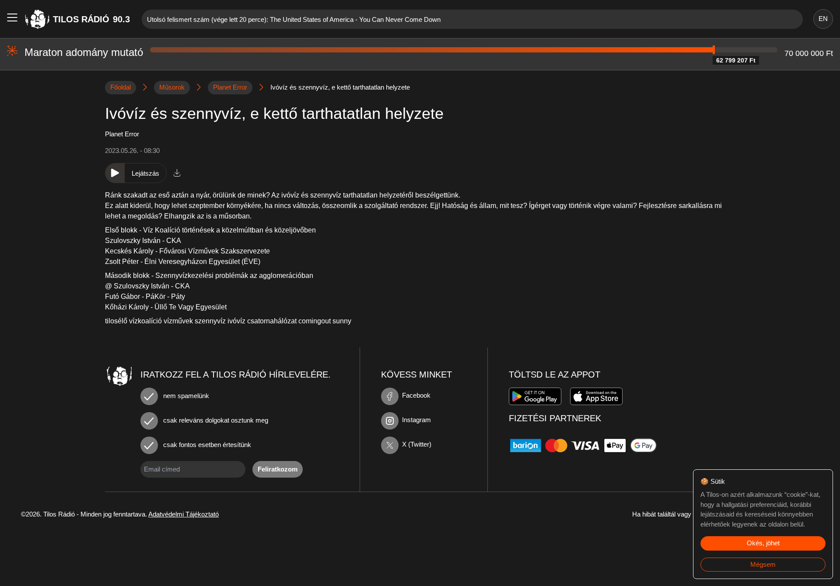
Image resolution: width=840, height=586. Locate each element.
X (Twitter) (416, 444)
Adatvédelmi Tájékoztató (183, 514)
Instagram (416, 419)
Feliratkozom (278, 469)
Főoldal (120, 87)
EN (823, 18)
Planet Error (230, 87)
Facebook (416, 395)
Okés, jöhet (763, 543)
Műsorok (172, 87)
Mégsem (763, 564)
